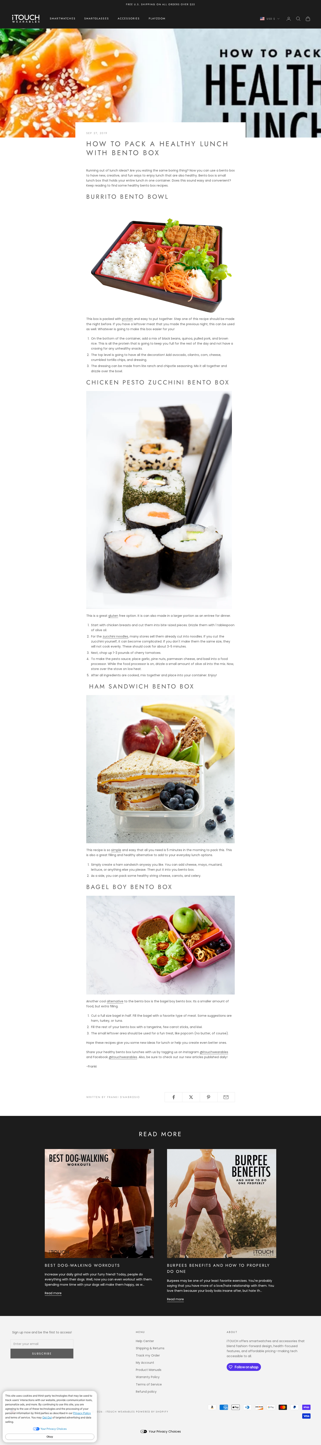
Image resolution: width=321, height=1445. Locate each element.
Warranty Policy (148, 1377)
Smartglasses (96, 19)
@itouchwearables (214, 1052)
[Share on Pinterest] (208, 1097)
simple (116, 850)
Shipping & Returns (150, 1348)
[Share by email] (226, 1097)
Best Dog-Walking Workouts (82, 1265)
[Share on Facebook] (173, 1097)
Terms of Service (149, 1384)
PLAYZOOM (157, 19)
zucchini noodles (115, 636)
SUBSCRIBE (42, 1354)
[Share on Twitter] (191, 1097)
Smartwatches (63, 19)
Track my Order (148, 1355)
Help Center (145, 1341)
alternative (115, 1001)
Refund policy (146, 1391)
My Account (145, 1362)
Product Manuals (148, 1370)
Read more (53, 1293)
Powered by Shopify (152, 1411)
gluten (113, 616)
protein (127, 319)
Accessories (129, 19)
